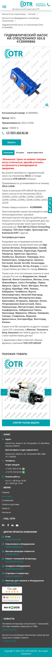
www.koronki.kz (12, 554)
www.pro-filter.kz (12, 583)
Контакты (6, 512)
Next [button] (48, 392)
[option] (26, 77)
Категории (7, 496)
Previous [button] (4, 392)
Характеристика (35, 152)
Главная (5, 492)
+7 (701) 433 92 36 (17, 132)
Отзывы (20, 152)
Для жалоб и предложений (41, 5)
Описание (8, 152)
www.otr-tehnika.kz (13, 546)
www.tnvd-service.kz (14, 561)
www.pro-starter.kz (13, 576)
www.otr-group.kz (13, 539)
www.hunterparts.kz (14, 568)
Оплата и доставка (10, 504)
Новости (6, 508)
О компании (7, 500)
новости (9, 618)
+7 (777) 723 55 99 (13, 472)
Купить (11, 142)
